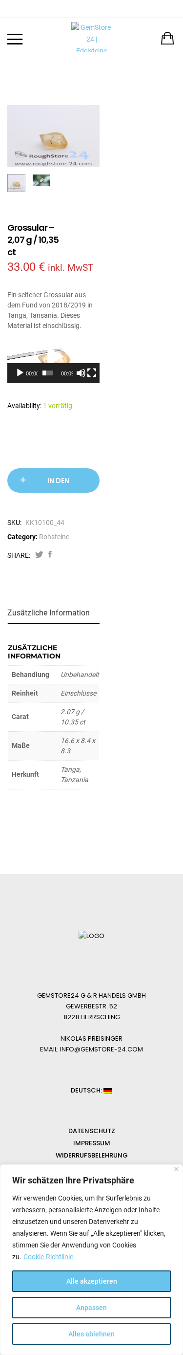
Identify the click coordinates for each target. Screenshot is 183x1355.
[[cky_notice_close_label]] (176, 1169)
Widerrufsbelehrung (92, 1155)
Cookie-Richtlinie (48, 1257)
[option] (53, 136)
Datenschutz (91, 1131)
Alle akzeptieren (91, 1281)
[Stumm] (81, 373)
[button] (53, 356)
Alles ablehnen (91, 1334)
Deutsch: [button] (87, 1090)
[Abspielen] (20, 373)
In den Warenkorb (58, 484)
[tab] (54, 613)
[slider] (47, 373)
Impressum (91, 1143)
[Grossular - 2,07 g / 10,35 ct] (50, 555)
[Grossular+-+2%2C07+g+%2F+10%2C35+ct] (39, 555)
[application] (53, 357)
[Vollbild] (92, 373)
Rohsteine (54, 537)
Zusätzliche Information (48, 612)
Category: (22, 537)
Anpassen (91, 1307)
